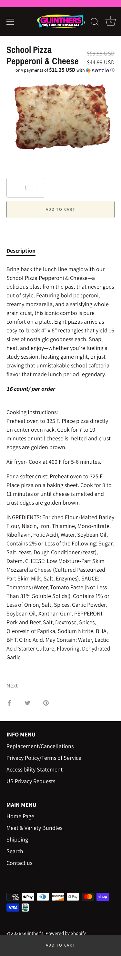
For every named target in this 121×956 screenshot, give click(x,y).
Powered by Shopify (65, 933)
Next (12, 685)
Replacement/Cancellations (40, 746)
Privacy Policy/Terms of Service (43, 757)
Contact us (19, 862)
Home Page (20, 816)
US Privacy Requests (30, 781)
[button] (60, 70)
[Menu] (10, 22)
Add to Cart (61, 945)
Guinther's (32, 933)
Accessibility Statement (34, 769)
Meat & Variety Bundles (34, 827)
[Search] (94, 23)
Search (14, 851)
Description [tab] (20, 250)
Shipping (17, 839)
